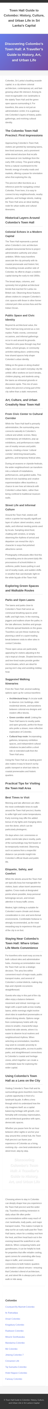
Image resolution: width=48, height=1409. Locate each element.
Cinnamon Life (12, 1361)
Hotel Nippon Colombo (16, 1373)
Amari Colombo (12, 1319)
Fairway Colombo (13, 1379)
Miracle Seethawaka (15, 1337)
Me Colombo (11, 1349)
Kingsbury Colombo (14, 1325)
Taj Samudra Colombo (16, 1367)
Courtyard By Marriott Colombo (20, 1307)
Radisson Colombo (14, 1331)
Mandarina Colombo (15, 1343)
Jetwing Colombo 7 (14, 1355)
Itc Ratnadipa (11, 1313)
